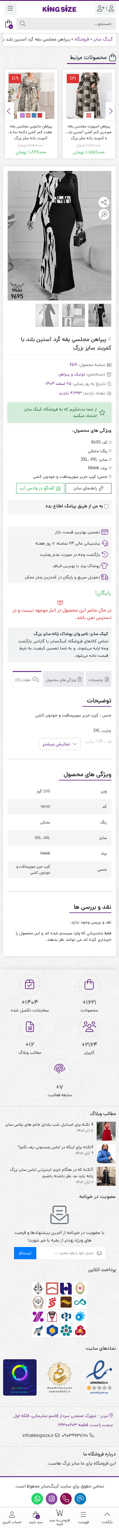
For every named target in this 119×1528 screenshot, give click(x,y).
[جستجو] (22, 24)
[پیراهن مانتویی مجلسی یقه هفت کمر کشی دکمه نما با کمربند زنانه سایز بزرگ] (89, 96)
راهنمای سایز (86, 488)
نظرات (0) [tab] (23, 680)
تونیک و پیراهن (71, 374)
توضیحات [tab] (96, 680)
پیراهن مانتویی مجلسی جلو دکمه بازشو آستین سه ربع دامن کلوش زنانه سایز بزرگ (31, 129)
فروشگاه (81, 39)
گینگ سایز (103, 39)
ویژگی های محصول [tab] (61, 680)
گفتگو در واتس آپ (38, 488)
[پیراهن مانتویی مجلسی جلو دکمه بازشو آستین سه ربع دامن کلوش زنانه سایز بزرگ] (31, 96)
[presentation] (110, 111)
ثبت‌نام (25, 1253)
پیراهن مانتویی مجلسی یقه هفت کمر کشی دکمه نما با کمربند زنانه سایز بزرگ (89, 129)
